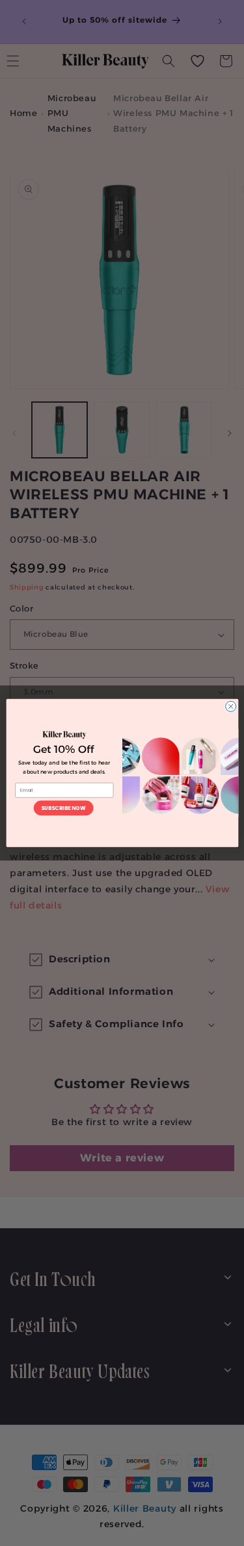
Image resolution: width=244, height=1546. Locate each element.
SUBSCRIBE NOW (62, 807)
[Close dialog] (230, 706)
